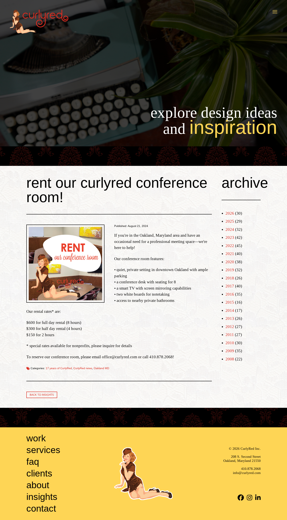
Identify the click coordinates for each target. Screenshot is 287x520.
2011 (230, 334)
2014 (230, 310)
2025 (230, 221)
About (37, 485)
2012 (230, 326)
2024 (230, 229)
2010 (230, 342)
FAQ (32, 461)
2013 (230, 318)
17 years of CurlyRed (59, 368)
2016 (230, 294)
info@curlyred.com (247, 473)
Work (36, 438)
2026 (230, 213)
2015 (230, 302)
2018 (230, 278)
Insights (41, 497)
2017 (230, 286)
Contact (41, 508)
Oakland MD (101, 368)
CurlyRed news (82, 368)
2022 (230, 245)
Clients (39, 473)
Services (43, 450)
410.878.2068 (251, 469)
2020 (230, 262)
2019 (230, 270)
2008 (230, 359)
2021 (230, 253)
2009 (230, 350)
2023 (230, 237)
